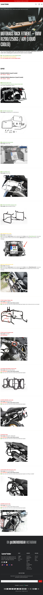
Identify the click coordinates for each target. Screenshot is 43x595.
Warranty (28, 560)
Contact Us (28, 556)
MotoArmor (20, 559)
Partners (36, 560)
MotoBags (4, 51)
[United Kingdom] (12, 565)
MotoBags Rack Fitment (29, 565)
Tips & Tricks (29, 567)
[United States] (2, 565)
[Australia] (5, 565)
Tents (19, 560)
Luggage (19, 556)
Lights (19, 557)
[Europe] (9, 565)
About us (36, 556)
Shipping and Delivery (29, 558)
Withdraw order (29, 568)
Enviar (40, 581)
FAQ (27, 561)
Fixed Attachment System (20, 304)
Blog (35, 559)
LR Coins (28, 563)
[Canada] (7, 565)
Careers (36, 557)
